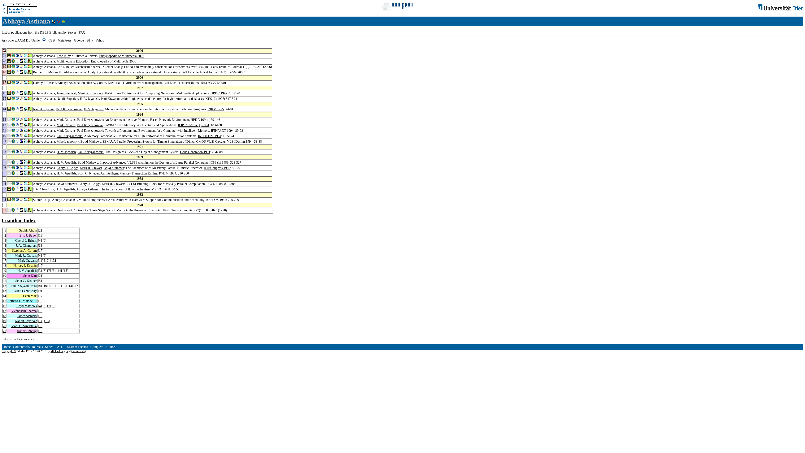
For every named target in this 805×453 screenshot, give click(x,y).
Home (7, 347)
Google (79, 40)
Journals (37, 347)
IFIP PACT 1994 (222, 130)
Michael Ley (58, 351)
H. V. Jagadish (89, 98)
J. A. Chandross (43, 189)
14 (59, 270)
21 (40, 275)
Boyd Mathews (90, 141)
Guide (35, 40)
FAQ (82, 32)
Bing (90, 40)
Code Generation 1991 (195, 152)
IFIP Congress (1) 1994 (193, 125)
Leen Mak (114, 83)
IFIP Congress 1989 (217, 168)
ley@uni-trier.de (75, 351)
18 (40, 301)
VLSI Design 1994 (239, 141)
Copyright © (9, 351)
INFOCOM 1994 (209, 136)
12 (46, 260)
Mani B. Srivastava (90, 93)
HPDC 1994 (199, 119)
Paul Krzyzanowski (114, 98)
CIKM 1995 (216, 109)
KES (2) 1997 (214, 98)
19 (40, 235)
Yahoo (100, 40)
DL (28, 40)
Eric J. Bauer (65, 67)
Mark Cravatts (66, 119)
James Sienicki (66, 93)
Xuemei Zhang (112, 67)
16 (4, 306)
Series (49, 347)
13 (53, 260)
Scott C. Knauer (88, 173)
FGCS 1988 (214, 184)
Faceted (83, 347)
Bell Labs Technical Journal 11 (225, 67)
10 (4, 275)
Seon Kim (63, 56)
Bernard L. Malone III (47, 72)
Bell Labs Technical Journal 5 (183, 83)
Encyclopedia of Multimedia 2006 (121, 56)
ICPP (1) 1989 (219, 162)
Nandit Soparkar (67, 98)
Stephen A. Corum (93, 83)
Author (110, 347)
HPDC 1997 (218, 93)
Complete (96, 347)
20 (4, 326)
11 (40, 260)
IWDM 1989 (167, 173)
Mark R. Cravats (91, 168)
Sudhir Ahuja (42, 200)
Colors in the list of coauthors (18, 339)
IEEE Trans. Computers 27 (181, 210)
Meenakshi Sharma (88, 67)
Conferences (21, 347)
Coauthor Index (19, 220)
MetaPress (64, 40)
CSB (51, 40)
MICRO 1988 (160, 189)
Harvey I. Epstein (44, 83)
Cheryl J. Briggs (67, 168)
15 (65, 270)
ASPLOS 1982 (216, 200)
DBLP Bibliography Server (58, 32)
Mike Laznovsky (68, 141)
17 (40, 250)
